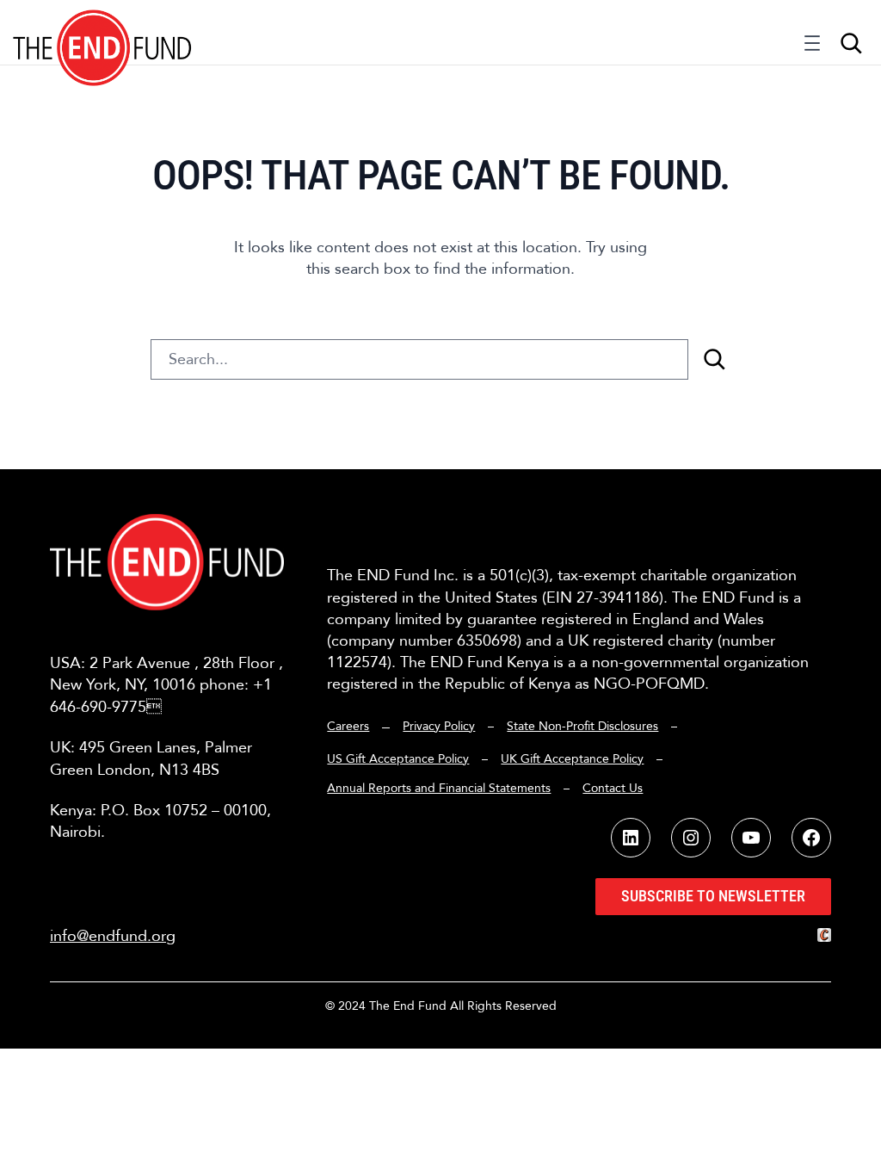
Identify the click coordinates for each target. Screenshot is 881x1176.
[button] (103, 32)
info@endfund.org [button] (113, 936)
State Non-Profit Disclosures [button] (582, 726)
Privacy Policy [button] (439, 726)
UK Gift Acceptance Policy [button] (572, 759)
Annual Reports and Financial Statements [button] (439, 788)
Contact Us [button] (612, 788)
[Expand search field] (851, 43)
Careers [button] (348, 726)
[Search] (714, 359)
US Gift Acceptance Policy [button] (398, 759)
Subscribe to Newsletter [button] (713, 896)
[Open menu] (812, 47)
